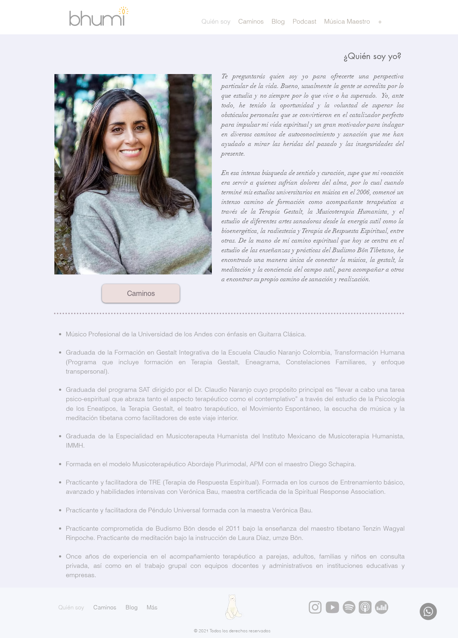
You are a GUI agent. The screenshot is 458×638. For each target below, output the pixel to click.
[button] (380, 21)
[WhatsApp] (428, 611)
